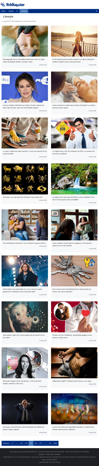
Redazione (42, 454)
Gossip (10, 11)
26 (36, 443)
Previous (6, 443)
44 (50, 443)
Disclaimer (57, 454)
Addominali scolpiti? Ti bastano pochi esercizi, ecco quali (71, 381)
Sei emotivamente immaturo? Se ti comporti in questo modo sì (24, 243)
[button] (96, 11)
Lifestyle (24, 11)
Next (55, 443)
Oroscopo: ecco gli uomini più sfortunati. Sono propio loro (22, 197)
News (3, 11)
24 (26, 443)
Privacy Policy (50, 454)
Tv (17, 11)
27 (40, 443)
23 (21, 443)
